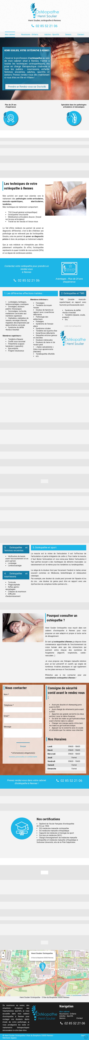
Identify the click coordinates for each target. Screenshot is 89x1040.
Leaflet (68, 995)
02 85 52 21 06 (46, 26)
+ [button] (3, 953)
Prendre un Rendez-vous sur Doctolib (27, 86)
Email (6, 716)
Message (7, 727)
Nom (6, 694)
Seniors (68, 34)
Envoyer (23, 746)
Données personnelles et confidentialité (23, 757)
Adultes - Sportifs (51, 34)
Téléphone (9, 705)
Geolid (83, 1035)
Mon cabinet (10, 34)
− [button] (3, 956)
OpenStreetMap (76, 995)
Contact (80, 34)
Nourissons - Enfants (29, 34)
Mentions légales (10, 1038)
